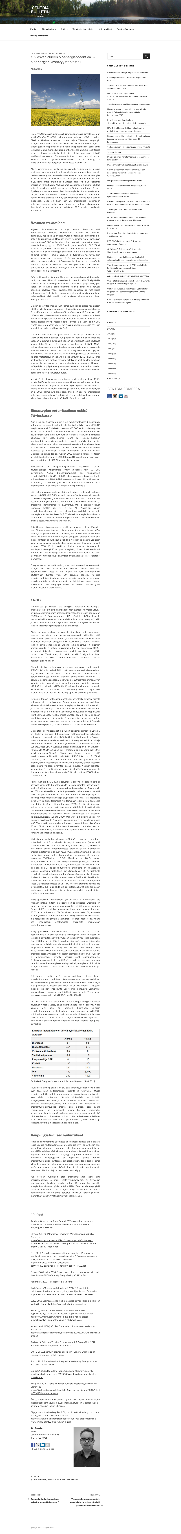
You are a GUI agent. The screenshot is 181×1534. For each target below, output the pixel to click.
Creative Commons (125, 29)
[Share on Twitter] (38, 1445)
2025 (109, 368)
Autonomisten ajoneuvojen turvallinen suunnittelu (128, 276)
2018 (36, 1476)
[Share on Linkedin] (42, 1445)
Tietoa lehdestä (49, 29)
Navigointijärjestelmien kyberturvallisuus (124, 180)
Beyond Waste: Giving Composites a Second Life (127, 72)
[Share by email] (47, 1445)
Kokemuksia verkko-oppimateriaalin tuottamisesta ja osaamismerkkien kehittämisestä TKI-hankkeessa (128, 139)
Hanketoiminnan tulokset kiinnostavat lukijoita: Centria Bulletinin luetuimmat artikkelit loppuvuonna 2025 (127, 112)
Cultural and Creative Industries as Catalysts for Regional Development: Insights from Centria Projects (127, 292)
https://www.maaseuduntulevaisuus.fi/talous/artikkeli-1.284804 (62, 1294)
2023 (109, 358)
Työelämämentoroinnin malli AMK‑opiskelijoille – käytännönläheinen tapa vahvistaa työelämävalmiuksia (127, 268)
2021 (109, 348)
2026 (109, 373)
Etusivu (33, 29)
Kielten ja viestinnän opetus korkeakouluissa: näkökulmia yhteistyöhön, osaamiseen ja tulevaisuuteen (126, 173)
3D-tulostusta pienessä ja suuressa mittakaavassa (128, 104)
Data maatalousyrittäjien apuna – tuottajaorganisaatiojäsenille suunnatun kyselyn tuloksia (127, 96)
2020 (109, 344)
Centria (60, 53)
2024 (109, 363)
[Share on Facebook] (33, 1445)
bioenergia (40, 1480)
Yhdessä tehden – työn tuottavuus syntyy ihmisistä (128, 147)
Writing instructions (39, 36)
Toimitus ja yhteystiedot (83, 29)
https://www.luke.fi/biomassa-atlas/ (68, 1304)
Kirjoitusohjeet (105, 29)
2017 (109, 329)
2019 (109, 339)
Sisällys (64, 29)
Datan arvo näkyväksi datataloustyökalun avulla (127, 165)
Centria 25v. (112, 378)
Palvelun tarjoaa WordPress (42, 1528)
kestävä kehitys (57, 1480)
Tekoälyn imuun (114, 152)
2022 (109, 354)
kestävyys (72, 1480)
